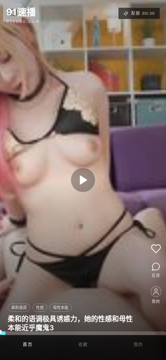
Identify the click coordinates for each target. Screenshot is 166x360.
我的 (138, 344)
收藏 (83, 344)
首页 (27, 344)
